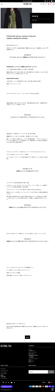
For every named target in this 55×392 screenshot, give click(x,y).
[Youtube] (51, 1)
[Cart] (53, 4)
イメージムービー (5, 370)
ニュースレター (4, 378)
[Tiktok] (53, 1)
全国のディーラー (41, 48)
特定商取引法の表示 (33, 355)
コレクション (4, 372)
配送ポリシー (32, 360)
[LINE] (45, 1)
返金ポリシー (32, 361)
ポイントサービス (33, 352)
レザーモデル (4, 373)
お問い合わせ (32, 353)
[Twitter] (49, 1)
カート (30, 349)
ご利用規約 (31, 357)
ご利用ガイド (32, 350)
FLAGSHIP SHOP (21, 48)
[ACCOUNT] (43, 4)
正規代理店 (3, 376)
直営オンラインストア (31, 48)
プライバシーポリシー (34, 358)
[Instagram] (47, 1)
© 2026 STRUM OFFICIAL (6, 389)
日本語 (43, 382)
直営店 (2, 375)
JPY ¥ (51, 4)
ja (46, 4)
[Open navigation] (12, 4)
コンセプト (3, 368)
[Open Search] (41, 4)
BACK (27, 337)
